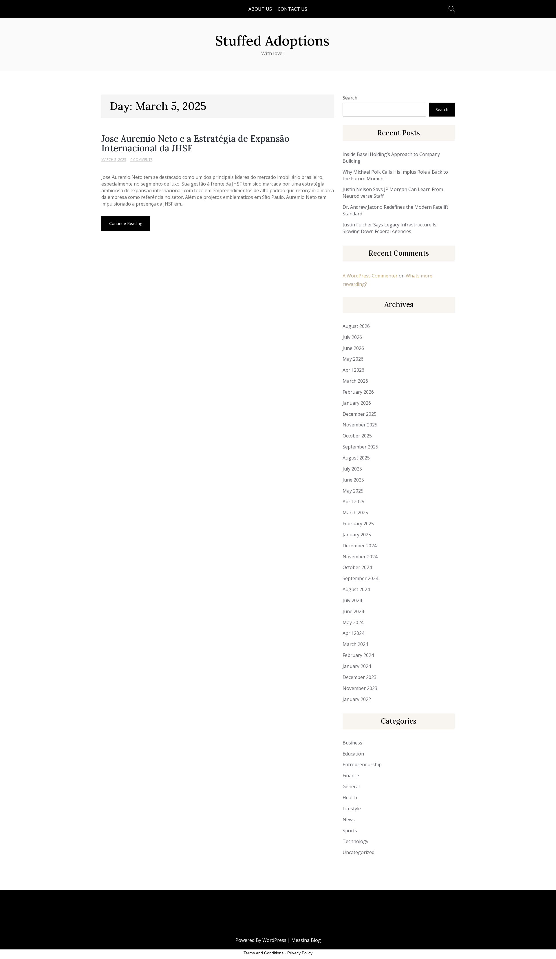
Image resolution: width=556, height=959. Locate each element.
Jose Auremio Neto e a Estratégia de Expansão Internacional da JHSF (195, 143)
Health (350, 797)
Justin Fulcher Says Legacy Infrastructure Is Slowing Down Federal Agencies (389, 228)
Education (353, 754)
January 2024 (357, 666)
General (351, 786)
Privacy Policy (299, 953)
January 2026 (357, 403)
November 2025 (360, 425)
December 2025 (359, 414)
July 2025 (352, 469)
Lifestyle (352, 808)
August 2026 (356, 326)
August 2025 (356, 458)
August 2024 (356, 589)
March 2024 (355, 644)
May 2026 (353, 359)
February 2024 (358, 655)
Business (352, 743)
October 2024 (357, 567)
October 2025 (357, 436)
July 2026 (352, 337)
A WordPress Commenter (370, 276)
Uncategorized (358, 852)
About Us (260, 9)
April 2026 (353, 370)
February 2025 (358, 523)
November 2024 (360, 556)
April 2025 (353, 501)
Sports (350, 830)
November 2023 (360, 688)
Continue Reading (125, 223)
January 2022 (357, 699)
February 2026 (358, 392)
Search (350, 98)
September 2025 (360, 447)
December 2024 (359, 545)
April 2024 (353, 633)
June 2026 (353, 348)
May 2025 (353, 491)
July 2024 (352, 600)
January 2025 (357, 534)
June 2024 (353, 611)
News (349, 819)
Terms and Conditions (264, 953)
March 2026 (355, 381)
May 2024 (353, 622)
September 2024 (360, 578)
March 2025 (355, 512)
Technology (355, 841)
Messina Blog (306, 940)
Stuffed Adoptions (272, 40)
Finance (351, 775)
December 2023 (359, 677)
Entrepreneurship (362, 764)
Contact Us (292, 9)
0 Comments (141, 159)
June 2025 (353, 480)
